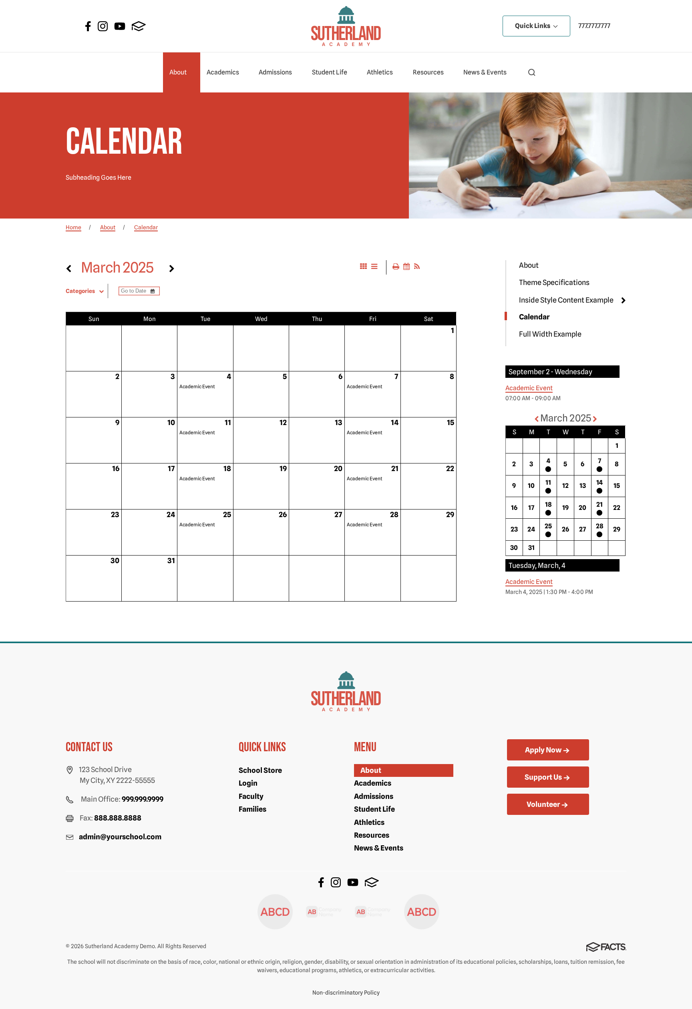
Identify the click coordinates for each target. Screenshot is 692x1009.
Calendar (534, 317)
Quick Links (533, 26)
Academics (223, 72)
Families (252, 809)
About (178, 72)
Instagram (103, 26)
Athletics (380, 72)
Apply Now (543, 750)
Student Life (329, 72)
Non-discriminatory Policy (346, 992)
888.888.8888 (117, 818)
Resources (428, 72)
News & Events (485, 72)
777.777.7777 (594, 26)
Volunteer (543, 804)
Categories (80, 291)
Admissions (275, 72)
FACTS (139, 26)
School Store (260, 770)
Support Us (543, 777)
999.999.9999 (142, 799)
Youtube (119, 26)
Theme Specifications (554, 282)
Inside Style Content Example (566, 300)
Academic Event (197, 386)
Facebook (88, 26)
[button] (532, 72)
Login (248, 783)
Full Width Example (550, 334)
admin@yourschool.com (120, 836)
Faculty (251, 796)
